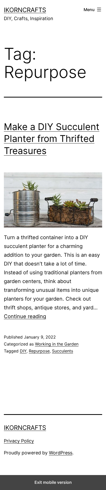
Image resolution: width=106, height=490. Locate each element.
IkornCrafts (25, 10)
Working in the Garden (56, 344)
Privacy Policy (19, 441)
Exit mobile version (53, 482)
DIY (23, 351)
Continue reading (25, 316)
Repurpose (39, 351)
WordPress (60, 452)
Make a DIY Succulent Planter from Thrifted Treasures (51, 139)
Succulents (62, 351)
